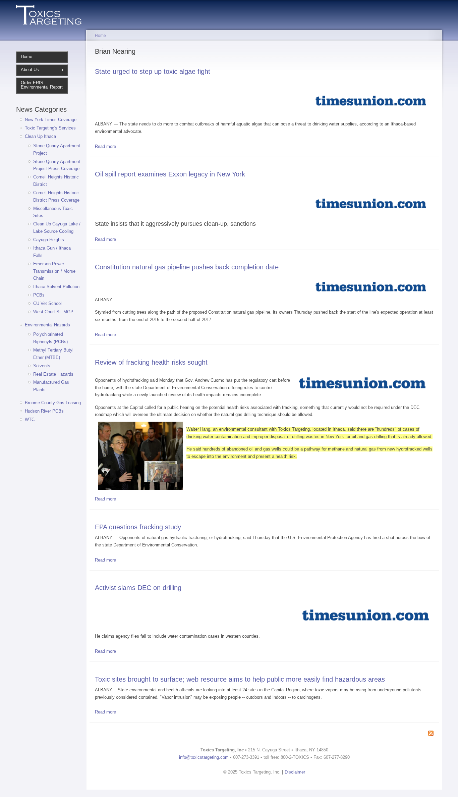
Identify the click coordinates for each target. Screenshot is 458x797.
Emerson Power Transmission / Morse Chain (54, 271)
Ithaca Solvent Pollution (56, 286)
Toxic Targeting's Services (50, 127)
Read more (105, 146)
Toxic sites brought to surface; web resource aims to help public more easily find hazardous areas (240, 679)
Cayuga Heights (48, 239)
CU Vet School (47, 303)
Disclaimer (295, 772)
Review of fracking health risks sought (151, 362)
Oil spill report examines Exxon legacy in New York (170, 174)
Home (26, 56)
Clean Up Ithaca (40, 136)
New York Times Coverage (50, 119)
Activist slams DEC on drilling (138, 587)
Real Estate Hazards (53, 374)
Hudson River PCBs (44, 411)
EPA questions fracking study (138, 527)
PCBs (39, 295)
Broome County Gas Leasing (53, 402)
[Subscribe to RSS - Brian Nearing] (431, 733)
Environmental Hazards (47, 324)
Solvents (41, 365)
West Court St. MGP (53, 311)
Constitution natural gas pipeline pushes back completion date (187, 267)
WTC (30, 419)
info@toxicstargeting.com (204, 757)
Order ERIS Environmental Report (42, 85)
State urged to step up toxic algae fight (152, 71)
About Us (27, 69)
